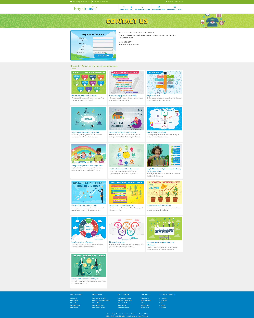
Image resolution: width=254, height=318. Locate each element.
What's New (75, 307)
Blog (113, 314)
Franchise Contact (99, 307)
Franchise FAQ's (98, 305)
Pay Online (179, 1)
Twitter (163, 303)
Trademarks (120, 314)
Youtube (163, 307)
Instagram (164, 300)
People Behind (75, 305)
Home (109, 314)
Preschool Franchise (99, 298)
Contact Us (145, 298)
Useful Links (146, 305)
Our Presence (146, 300)
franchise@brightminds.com (81, 1)
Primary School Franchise (101, 300)
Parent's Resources (125, 300)
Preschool (74, 300)
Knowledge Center (125, 298)
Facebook (164, 298)
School (73, 303)
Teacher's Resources (125, 303)
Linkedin (163, 305)
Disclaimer (134, 314)
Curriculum (122, 305)
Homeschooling (124, 307)
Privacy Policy (143, 314)
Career (127, 314)
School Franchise (98, 303)
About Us (170, 1)
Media (144, 303)
